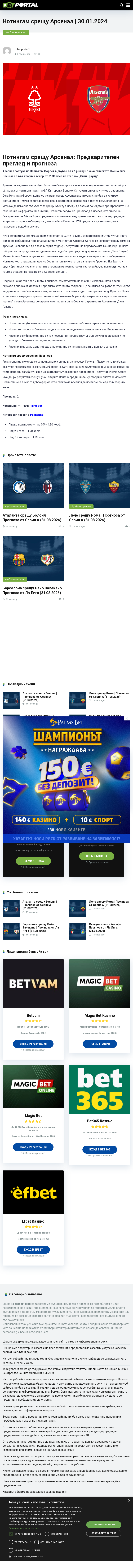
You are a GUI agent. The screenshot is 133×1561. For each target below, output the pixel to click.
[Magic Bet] (33, 1107)
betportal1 (23, 49)
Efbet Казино (33, 1221)
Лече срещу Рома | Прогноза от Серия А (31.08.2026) (97, 517)
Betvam (33, 1015)
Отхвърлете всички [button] (103, 1533)
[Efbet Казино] (33, 1213)
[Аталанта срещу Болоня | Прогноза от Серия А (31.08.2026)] (33, 486)
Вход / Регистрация (33, 1043)
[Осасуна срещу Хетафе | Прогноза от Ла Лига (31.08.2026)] (77, 939)
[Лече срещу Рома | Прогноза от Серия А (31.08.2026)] (99, 486)
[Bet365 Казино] (99, 1112)
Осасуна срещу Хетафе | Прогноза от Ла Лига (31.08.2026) (105, 927)
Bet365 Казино (100, 1121)
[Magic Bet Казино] (99, 1007)
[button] (46, 1556)
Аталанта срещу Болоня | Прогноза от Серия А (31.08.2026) (32, 517)
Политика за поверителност (24, 1528)
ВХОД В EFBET (33, 1249)
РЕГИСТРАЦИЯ (100, 1043)
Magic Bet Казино (100, 1015)
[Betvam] (33, 1007)
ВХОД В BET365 (99, 1149)
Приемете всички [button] (104, 1524)
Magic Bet (33, 1115)
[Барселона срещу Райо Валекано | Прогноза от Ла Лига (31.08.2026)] (33, 559)
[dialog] (66, 1529)
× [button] (129, 1500)
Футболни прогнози (15, 32)
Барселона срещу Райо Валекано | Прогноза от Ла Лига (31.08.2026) (33, 590)
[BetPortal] (20, 5)
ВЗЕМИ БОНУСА (33, 861)
